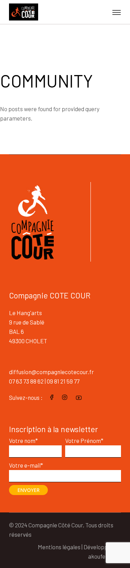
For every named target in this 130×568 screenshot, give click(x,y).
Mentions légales (59, 546)
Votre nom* (23, 440)
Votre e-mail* (26, 465)
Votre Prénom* (84, 440)
